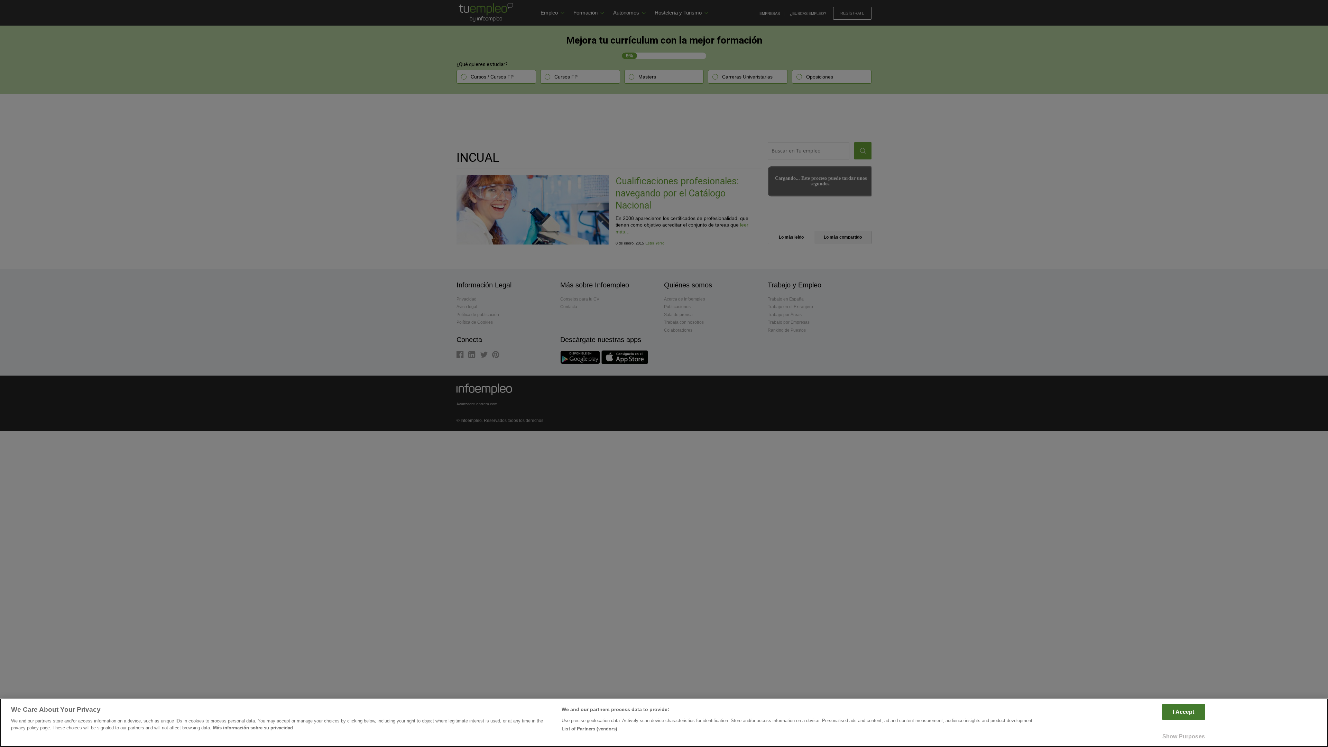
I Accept (1183, 712)
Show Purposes (1183, 736)
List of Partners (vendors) (589, 728)
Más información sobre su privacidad (253, 727)
